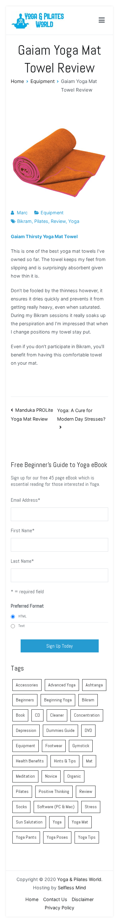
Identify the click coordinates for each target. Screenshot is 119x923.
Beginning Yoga (58, 700)
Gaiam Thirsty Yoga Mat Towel (44, 236)
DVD (88, 730)
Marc (22, 212)
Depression (26, 730)
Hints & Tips (65, 761)
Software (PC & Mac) (56, 806)
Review (58, 221)
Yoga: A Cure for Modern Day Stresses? (81, 415)
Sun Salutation (29, 822)
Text (21, 625)
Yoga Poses (57, 837)
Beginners (25, 700)
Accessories (27, 685)
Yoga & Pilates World (79, 879)
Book (20, 715)
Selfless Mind (72, 887)
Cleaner (57, 715)
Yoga (73, 221)
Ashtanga (94, 685)
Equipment (52, 212)
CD (37, 715)
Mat (89, 761)
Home (31, 899)
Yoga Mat (80, 822)
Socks (21, 806)
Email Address (25, 500)
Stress (91, 806)
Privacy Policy (59, 907)
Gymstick (80, 745)
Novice (51, 776)
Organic (74, 776)
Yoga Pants (26, 837)
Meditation (25, 776)
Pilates (41, 221)
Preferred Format (27, 606)
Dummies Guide (60, 730)
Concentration (87, 715)
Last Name (22, 561)
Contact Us (55, 899)
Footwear (53, 745)
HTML (22, 616)
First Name (23, 530)
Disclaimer (83, 899)
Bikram (24, 221)
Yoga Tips (87, 837)
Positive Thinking (54, 791)
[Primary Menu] (102, 20)
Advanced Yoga (62, 685)
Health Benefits (30, 761)
